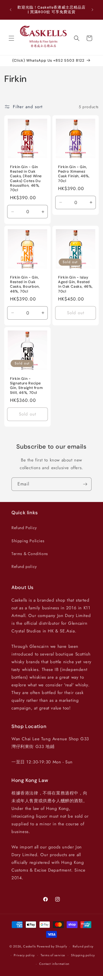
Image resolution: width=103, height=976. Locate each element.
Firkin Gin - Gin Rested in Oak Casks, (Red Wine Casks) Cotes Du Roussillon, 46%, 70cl (26, 178)
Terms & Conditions (29, 553)
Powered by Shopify (52, 946)
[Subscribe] (85, 484)
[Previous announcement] (10, 9)
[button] (11, 38)
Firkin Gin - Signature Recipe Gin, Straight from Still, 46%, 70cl (26, 385)
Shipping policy (83, 955)
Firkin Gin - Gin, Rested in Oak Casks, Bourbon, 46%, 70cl (25, 284)
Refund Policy (24, 528)
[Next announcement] (92, 9)
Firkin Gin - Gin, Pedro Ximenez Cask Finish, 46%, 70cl (74, 174)
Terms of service (53, 955)
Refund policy (24, 566)
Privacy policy (24, 955)
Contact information (54, 963)
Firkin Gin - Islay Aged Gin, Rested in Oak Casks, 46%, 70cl (75, 284)
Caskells (29, 946)
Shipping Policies (27, 541)
